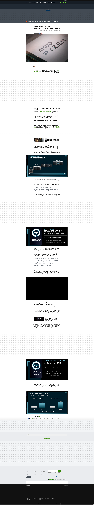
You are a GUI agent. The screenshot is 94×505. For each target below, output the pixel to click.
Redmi (57, 21)
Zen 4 (56, 418)
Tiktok (63, 476)
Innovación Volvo (48, 9)
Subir (65, 485)
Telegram (63, 2)
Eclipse (40, 21)
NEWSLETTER (53, 2)
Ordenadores (38, 418)
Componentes (42, 418)
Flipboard (41, 33)
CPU (47, 418)
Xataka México (28, 498)
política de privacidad (57, 472)
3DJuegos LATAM (34, 498)
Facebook (39, 33)
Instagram (64, 2)
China (33, 21)
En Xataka (46, 138)
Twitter (67, 2)
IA (37, 21)
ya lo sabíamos (57, 127)
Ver (47, 438)
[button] (38, 66)
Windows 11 (42, 474)
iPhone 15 (52, 21)
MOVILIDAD (44, 2)
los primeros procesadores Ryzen (46, 111)
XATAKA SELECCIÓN (35, 2)
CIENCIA (40, 2)
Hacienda (45, 21)
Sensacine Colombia (40, 499)
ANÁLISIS (29, 2)
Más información (52, 504)
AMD (40, 416)
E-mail (32, 418)
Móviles (27, 471)
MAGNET (48, 2)
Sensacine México (41, 498)
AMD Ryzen (53, 418)
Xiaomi (55, 21)
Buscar (66, 482)
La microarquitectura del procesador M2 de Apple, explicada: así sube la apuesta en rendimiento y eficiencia (51, 319)
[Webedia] (66, 0)
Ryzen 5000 (46, 385)
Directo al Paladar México (47, 498)
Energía (35, 471)
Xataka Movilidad (43, 471)
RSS (59, 476)
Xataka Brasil (28, 499)
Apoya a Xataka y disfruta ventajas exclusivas (60, 479)
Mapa (42, 21)
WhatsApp (60, 2)
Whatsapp (48, 21)
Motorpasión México (52, 498)
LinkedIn (62, 476)
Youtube (65, 2)
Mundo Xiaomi (28, 493)
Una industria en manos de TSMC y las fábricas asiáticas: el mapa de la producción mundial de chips (52, 140)
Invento (35, 21)
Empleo (35, 474)
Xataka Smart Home (28, 492)
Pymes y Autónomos (64, 490)
